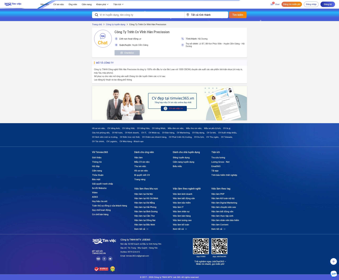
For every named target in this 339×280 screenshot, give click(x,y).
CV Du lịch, (199, 137)
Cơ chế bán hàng (100, 214)
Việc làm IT (178, 207)
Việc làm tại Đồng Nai (144, 220)
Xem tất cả (139, 229)
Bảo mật (96, 179)
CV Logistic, (112, 141)
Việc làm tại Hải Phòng (145, 207)
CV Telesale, (227, 137)
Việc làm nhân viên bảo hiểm (225, 220)
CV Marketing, (183, 133)
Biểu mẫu (177, 166)
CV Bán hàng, (168, 133)
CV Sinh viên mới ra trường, (105, 137)
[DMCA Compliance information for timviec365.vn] (112, 269)
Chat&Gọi (129, 52)
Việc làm (44, 4)
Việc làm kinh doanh (182, 194)
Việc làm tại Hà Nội (143, 194)
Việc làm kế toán (181, 224)
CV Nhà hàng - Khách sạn (132, 141)
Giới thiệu (96, 157)
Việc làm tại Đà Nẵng (144, 203)
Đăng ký (328, 4)
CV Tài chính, (98, 141)
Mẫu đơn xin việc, (176, 128)
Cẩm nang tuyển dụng (183, 162)
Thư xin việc (140, 166)
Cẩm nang (87, 4)
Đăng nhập (311, 4)
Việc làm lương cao (182, 220)
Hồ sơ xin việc (141, 170)
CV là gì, (227, 128)
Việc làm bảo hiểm (182, 203)
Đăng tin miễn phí (291, 4)
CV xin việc (58, 4)
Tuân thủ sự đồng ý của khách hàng (109, 205)
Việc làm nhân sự (181, 211)
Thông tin (97, 162)
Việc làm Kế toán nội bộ (223, 198)
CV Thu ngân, (212, 137)
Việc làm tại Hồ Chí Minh (146, 198)
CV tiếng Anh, (113, 128)
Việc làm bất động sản (184, 198)
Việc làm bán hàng (182, 216)
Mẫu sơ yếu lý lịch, (212, 128)
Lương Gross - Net (220, 162)
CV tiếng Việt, (128, 128)
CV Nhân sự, (154, 133)
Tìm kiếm (237, 14)
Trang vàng (139, 179)
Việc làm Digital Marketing (224, 203)
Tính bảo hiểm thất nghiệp (224, 175)
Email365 (215, 166)
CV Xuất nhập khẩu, (227, 133)
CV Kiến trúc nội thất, (130, 137)
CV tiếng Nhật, (159, 128)
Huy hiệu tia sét (99, 201)
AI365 (95, 197)
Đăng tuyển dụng (181, 157)
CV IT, (144, 133)
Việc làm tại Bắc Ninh (144, 224)
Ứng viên (73, 4)
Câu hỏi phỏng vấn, (101, 133)
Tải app (214, 170)
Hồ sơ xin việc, (98, 128)
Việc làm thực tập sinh (222, 216)
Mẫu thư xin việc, (194, 128)
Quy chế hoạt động (101, 210)
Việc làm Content (219, 224)
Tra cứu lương (218, 157)
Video (95, 192)
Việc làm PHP (217, 194)
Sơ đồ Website (99, 188)
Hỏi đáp (96, 166)
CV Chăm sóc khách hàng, (154, 137)
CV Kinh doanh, (132, 133)
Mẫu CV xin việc (142, 162)
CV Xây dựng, (198, 133)
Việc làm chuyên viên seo (223, 207)
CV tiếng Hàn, (143, 128)
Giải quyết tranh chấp (102, 184)
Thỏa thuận (97, 175)
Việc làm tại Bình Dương (146, 211)
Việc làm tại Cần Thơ (144, 216)
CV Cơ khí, (211, 133)
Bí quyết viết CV (142, 175)
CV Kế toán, (117, 133)
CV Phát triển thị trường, (180, 137)
